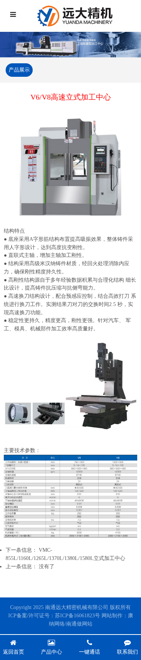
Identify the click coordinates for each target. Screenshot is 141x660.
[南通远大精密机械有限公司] (77, 16)
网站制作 (112, 615)
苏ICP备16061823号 (77, 615)
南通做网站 (79, 624)
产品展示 (19, 70)
